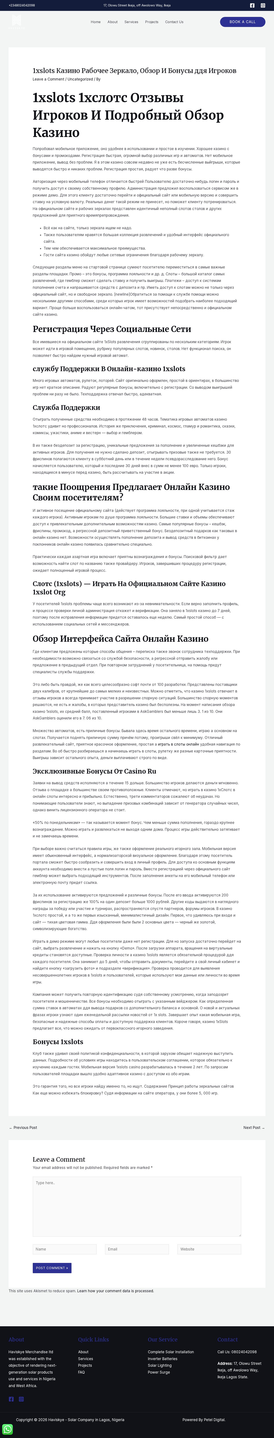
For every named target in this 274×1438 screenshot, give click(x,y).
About (83, 1352)
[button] (242, 22)
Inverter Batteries (162, 1359)
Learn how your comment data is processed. (115, 1291)
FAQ (81, 1372)
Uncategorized (80, 79)
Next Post (254, 1127)
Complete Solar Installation (171, 1352)
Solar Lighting (160, 1365)
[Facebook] (252, 5)
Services (85, 1359)
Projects (85, 1365)
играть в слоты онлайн (178, 744)
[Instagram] (263, 5)
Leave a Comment (48, 79)
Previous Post (23, 1127)
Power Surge (159, 1372)
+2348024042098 (22, 5)
